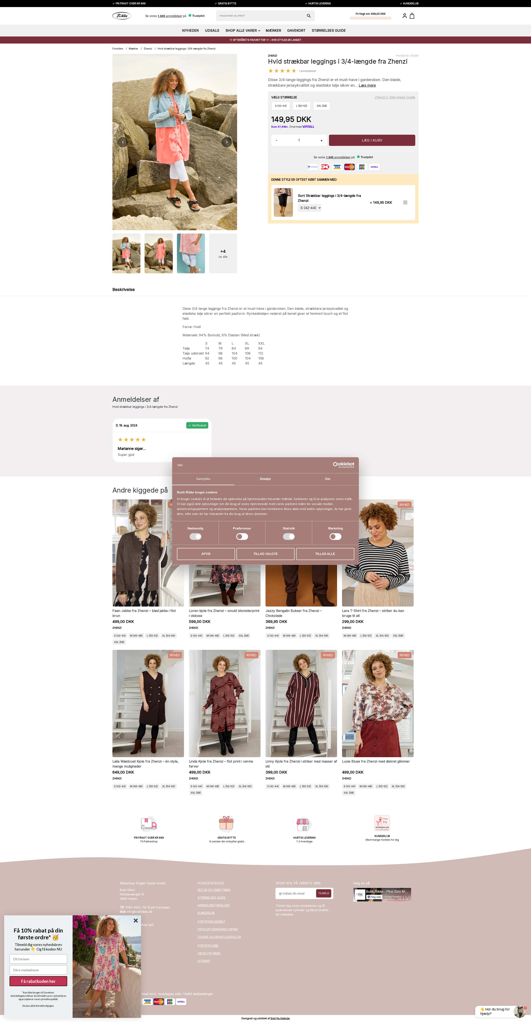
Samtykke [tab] (203, 479)
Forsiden (117, 48)
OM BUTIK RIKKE (209, 953)
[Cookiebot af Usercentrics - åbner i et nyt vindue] (336, 465)
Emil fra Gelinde (280, 1018)
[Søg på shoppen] (309, 16)
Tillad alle (325, 554)
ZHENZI (272, 55)
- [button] (276, 140)
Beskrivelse (123, 289)
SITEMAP (204, 961)
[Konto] (405, 16)
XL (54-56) (168, 635)
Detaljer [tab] (265, 479)
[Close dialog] (135, 920)
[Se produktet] (283, 202)
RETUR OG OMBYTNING (214, 890)
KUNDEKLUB (206, 913)
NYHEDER (190, 30)
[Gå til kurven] (414, 16)
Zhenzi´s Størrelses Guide (395, 97)
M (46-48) (136, 635)
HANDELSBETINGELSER (214, 905)
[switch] (242, 536)
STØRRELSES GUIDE (329, 30)
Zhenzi (148, 48)
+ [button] (321, 140)
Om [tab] (327, 479)
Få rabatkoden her (38, 981)
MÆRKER (273, 30)
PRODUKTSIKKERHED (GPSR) (218, 929)
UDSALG (212, 30)
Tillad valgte (265, 554)
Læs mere (367, 85)
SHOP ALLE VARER (241, 30)
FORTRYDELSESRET (211, 921)
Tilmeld (323, 893)
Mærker (133, 48)
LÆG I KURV (372, 140)
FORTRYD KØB (208, 945)
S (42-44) (120, 635)
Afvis (206, 554)
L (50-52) (152, 635)
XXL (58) (119, 642)
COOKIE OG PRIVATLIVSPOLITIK (219, 937)
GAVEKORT (296, 30)
